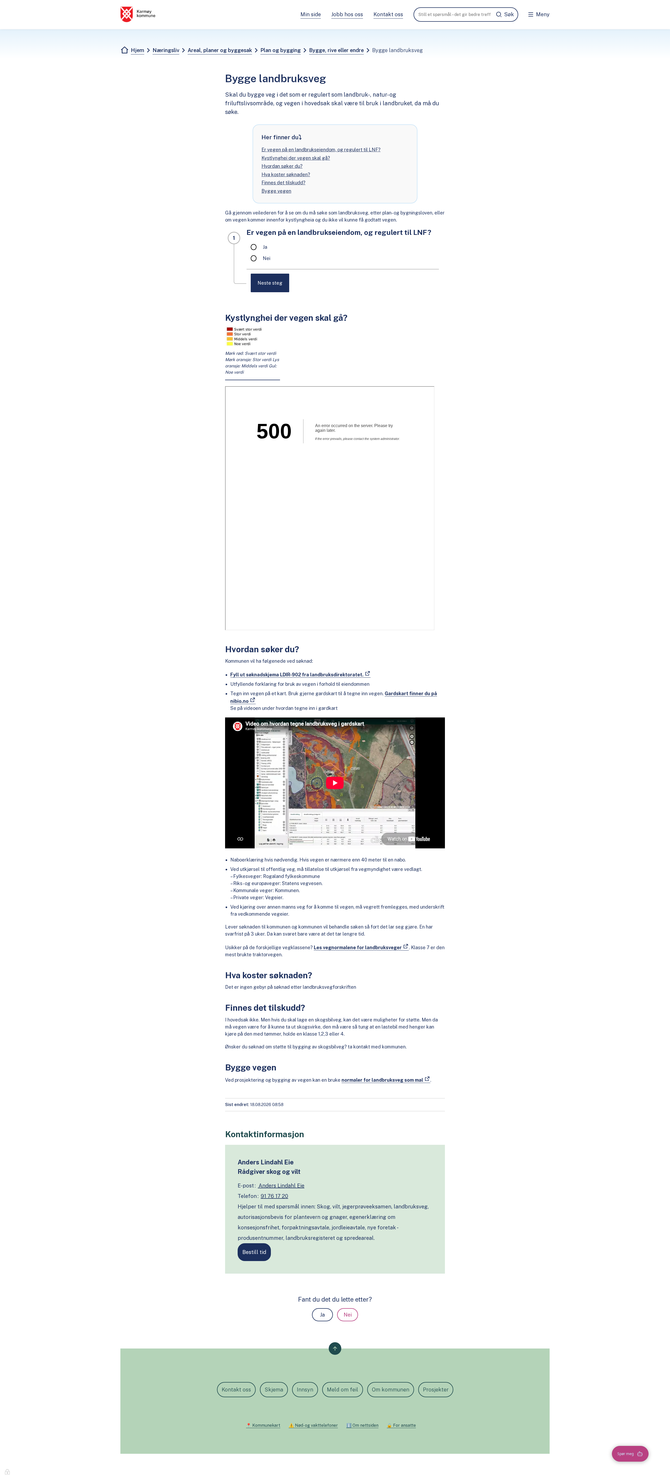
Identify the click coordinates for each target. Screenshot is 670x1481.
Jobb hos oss (347, 14)
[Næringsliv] (137, 14)
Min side (310, 14)
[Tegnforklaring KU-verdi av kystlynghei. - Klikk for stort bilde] (252, 336)
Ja (322, 1315)
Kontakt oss (388, 14)
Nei (348, 1315)
